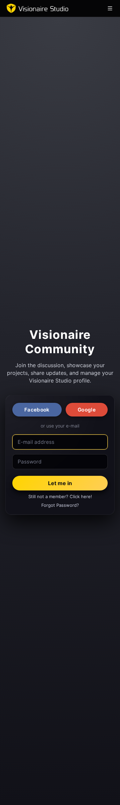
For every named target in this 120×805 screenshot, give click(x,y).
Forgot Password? (60, 505)
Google (87, 409)
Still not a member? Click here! (60, 496)
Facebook (36, 409)
